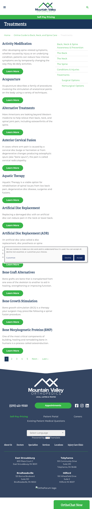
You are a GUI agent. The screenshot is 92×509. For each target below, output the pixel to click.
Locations (58, 445)
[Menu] (4, 7)
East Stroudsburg (25, 458)
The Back (62, 53)
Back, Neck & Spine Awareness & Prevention (70, 46)
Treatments (63, 75)
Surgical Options (71, 80)
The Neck (62, 58)
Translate (55, 437)
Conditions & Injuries (68, 69)
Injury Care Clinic (75, 445)
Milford (67, 473)
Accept (80, 258)
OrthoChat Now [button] (72, 505)
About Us (8, 445)
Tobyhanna (67, 458)
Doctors (20, 445)
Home (7, 35)
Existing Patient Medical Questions (46, 421)
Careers (78, 416)
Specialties (33, 445)
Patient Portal (50, 416)
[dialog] (46, 254)
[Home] (46, 7)
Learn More (12, 71)
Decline (68, 258)
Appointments (53, 405)
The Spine (62, 64)
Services (46, 445)
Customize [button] (10, 258)
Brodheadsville (25, 473)
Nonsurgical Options (73, 86)
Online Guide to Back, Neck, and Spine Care (35, 35)
